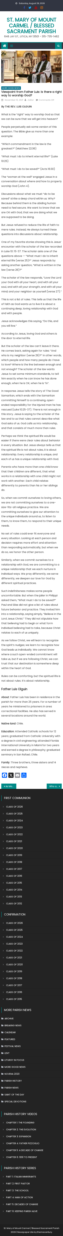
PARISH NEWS (12, 1087)
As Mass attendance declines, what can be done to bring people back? (10, 786)
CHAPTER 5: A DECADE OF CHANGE (24, 1150)
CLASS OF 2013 (14, 896)
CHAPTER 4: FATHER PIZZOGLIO (22, 1143)
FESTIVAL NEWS (13, 1046)
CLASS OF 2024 (14, 820)
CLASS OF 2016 (14, 876)
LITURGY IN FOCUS (14, 1060)
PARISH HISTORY (13, 1080)
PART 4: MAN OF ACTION (19, 1197)
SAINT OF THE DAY (14, 1094)
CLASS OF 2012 (14, 903)
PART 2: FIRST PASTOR (18, 1183)
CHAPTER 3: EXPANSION (18, 1136)
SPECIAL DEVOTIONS (15, 1101)
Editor (31, 99)
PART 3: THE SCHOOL (17, 1190)
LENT (7, 1053)
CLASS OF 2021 (14, 841)
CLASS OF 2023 (14, 827)
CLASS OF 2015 (14, 882)
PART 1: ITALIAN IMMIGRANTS (21, 1176)
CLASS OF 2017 (14, 869)
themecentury (44, 1232)
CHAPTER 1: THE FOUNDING (20, 1122)
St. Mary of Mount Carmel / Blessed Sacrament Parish (31, 25)
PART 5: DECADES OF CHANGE (22, 1204)
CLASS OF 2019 (14, 855)
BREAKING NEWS (13, 1025)
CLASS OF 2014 (14, 889)
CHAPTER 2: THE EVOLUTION (21, 1129)
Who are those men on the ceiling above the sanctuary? (55, 786)
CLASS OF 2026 (14, 806)
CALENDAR (10, 1032)
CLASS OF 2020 (14, 848)
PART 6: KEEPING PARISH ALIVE (21, 1211)
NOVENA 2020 (12, 1073)
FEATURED (10, 1039)
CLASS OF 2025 (14, 813)
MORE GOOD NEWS (11, 88)
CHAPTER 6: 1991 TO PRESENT (21, 1157)
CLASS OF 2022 (14, 834)
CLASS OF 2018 (14, 862)
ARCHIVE (9, 1018)
